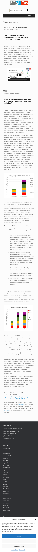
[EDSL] (19, 2)
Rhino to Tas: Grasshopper (9, 433)
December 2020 (7, 496)
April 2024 (5, 458)
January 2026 (6, 451)
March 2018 (6, 508)
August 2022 (6, 470)
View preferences (19, 546)
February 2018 (6, 510)
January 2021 (6, 493)
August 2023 (6, 463)
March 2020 (6, 503)
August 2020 (6, 501)
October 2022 (6, 467)
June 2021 (5, 484)
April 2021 (5, 486)
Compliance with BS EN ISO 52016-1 (12, 429)
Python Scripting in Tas (9, 436)
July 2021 (5, 482)
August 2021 (6, 479)
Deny (19, 541)
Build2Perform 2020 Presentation (16, 27)
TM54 (5, 91)
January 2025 (6, 453)
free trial (6, 410)
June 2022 (5, 472)
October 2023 (6, 460)
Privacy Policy (22, 550)
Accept (19, 536)
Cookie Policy (14, 550)
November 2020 (7, 498)
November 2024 (7, 456)
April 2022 (5, 474)
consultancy (21, 404)
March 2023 (6, 465)
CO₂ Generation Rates (8, 438)
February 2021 (6, 491)
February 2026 (6, 448)
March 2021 (6, 489)
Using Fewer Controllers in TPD (11, 431)
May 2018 (5, 505)
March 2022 (6, 477)
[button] (35, 519)
